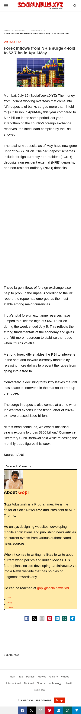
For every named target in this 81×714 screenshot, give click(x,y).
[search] (75, 6)
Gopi (23, 492)
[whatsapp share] (64, 618)
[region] (40, 18)
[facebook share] (26, 618)
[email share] (42, 618)
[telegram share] (72, 618)
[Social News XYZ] (40, 5)
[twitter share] (34, 618)
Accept (59, 700)
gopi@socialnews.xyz (53, 588)
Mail (9, 598)
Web (10, 603)
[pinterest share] (49, 618)
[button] (40, 72)
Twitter (11, 607)
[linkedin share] (57, 618)
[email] (40, 710)
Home (7, 31)
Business (36, 31)
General (20, 31)
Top (20, 41)
